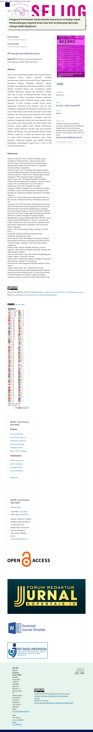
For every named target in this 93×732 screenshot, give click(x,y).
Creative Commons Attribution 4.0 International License (63, 292)
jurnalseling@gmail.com (19, 539)
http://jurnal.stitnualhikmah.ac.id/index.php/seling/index (53, 703)
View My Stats (20, 304)
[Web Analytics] (10, 304)
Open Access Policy (17, 444)
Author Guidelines (16, 464)
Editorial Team (16, 507)
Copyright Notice (16, 467)
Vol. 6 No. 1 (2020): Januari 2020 (33, 11)
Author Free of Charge (18, 451)
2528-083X (23, 512)
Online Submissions (17, 460)
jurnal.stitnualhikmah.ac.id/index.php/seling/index (39, 295)
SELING (26, 292)
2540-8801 (25, 514)
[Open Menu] (7, 4)
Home (9, 11)
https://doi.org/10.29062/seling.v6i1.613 (25, 53)
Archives (17, 11)
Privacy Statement (16, 471)
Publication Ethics (16, 448)
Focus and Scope (16, 434)
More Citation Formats (65, 142)
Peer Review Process (18, 437)
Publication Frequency (18, 441)
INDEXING (14, 478)
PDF (60, 84)
